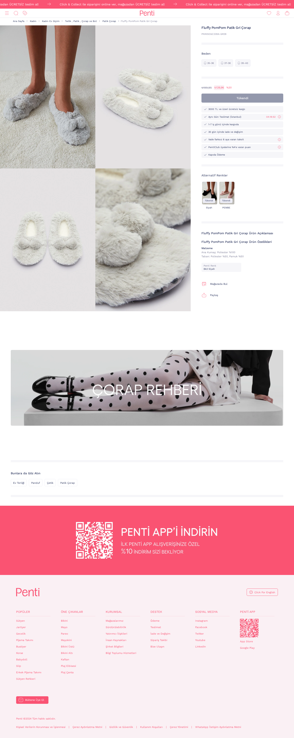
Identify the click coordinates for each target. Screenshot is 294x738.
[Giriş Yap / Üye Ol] (278, 13)
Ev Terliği (18, 482)
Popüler (23, 611)
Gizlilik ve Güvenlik (121, 727)
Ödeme (154, 620)
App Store (246, 641)
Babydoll (21, 659)
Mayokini (66, 640)
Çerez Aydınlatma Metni (87, 727)
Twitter (199, 633)
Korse (19, 653)
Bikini (64, 620)
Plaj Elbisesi (68, 665)
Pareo (64, 633)
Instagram (201, 620)
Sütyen (20, 620)
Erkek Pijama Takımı (28, 672)
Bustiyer (21, 646)
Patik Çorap (109, 21)
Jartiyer (21, 627)
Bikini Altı (67, 653)
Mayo (64, 627)
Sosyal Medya (206, 611)
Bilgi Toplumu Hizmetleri (121, 653)
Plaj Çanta (67, 672)
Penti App (247, 611)
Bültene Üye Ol (34, 699)
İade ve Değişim (160, 633)
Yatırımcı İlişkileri (116, 633)
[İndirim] (25, 13)
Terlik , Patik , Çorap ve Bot (81, 21)
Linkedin (200, 646)
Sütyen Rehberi (25, 678)
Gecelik (21, 633)
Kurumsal (114, 611)
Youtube (200, 640)
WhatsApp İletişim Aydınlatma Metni (218, 727)
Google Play (247, 647)
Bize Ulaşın (157, 646)
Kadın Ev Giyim (50, 21)
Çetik (50, 482)
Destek (156, 611)
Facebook (201, 627)
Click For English (264, 592)
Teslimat (155, 627)
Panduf (35, 482)
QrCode (249, 628)
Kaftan (65, 659)
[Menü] (6, 13)
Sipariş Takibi (158, 640)
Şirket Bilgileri (114, 646)
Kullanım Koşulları (151, 727)
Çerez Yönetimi (179, 727)
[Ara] (16, 13)
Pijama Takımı (24, 640)
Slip (18, 665)
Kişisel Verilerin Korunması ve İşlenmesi (40, 727)
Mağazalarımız (114, 620)
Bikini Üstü (67, 646)
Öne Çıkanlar (72, 611)
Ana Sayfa (18, 21)
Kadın (33, 21)
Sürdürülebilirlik (116, 627)
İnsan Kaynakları (116, 640)
